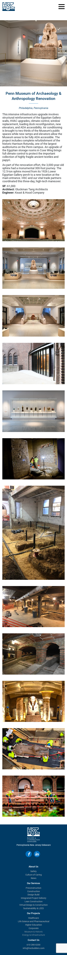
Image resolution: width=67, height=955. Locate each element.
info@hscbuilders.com (33, 948)
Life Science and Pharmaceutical (33, 921)
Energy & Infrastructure (33, 935)
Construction (33, 891)
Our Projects (33, 913)
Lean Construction (34, 901)
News (33, 878)
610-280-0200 (33, 944)
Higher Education (33, 925)
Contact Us (33, 940)
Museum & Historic (33, 931)
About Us (33, 866)
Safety (33, 871)
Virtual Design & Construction (33, 905)
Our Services (33, 883)
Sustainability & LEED (33, 908)
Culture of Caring (33, 874)
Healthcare (33, 918)
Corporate (33, 928)
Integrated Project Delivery (33, 898)
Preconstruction (33, 888)
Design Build (33, 894)
